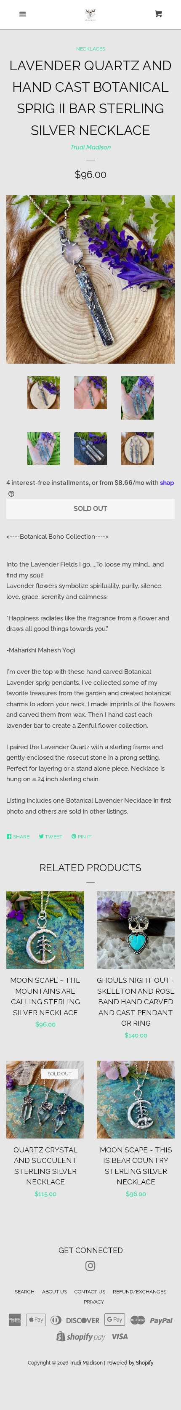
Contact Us (90, 1292)
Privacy (94, 1302)
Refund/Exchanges (139, 1292)
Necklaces (90, 49)
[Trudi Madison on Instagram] (90, 1268)
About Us (54, 1292)
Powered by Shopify (130, 1363)
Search (25, 1292)
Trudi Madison (90, 147)
